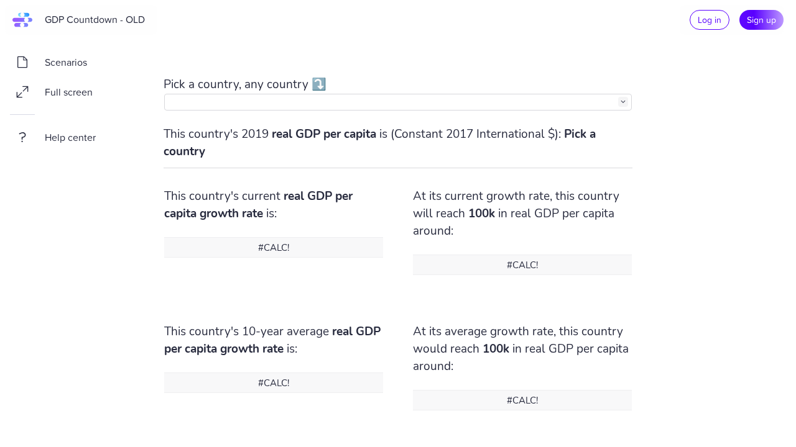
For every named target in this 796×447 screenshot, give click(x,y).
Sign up (761, 19)
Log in (709, 19)
